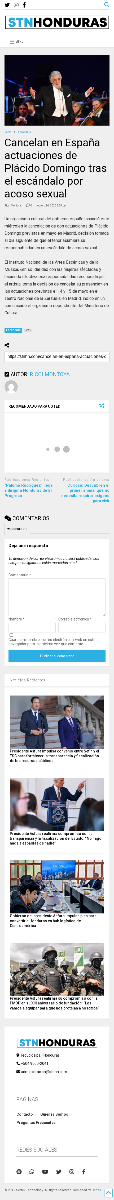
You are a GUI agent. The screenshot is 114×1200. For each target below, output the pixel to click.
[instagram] (16, 5)
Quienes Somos (54, 1114)
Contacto (24, 1114)
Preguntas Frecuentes (36, 1122)
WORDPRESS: (17, 529)
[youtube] (45, 1171)
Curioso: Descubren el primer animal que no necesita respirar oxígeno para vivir (85, 493)
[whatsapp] (31, 1171)
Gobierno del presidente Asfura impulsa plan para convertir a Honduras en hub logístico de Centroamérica (53, 921)
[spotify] (18, 1171)
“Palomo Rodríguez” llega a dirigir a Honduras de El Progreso (28, 490)
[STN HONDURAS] (57, 27)
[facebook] (24, 5)
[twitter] (7, 5)
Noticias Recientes (28, 680)
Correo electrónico (75, 619)
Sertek (96, 1190)
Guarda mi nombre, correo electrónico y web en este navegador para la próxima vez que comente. (51, 642)
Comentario (19, 575)
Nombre (16, 619)
